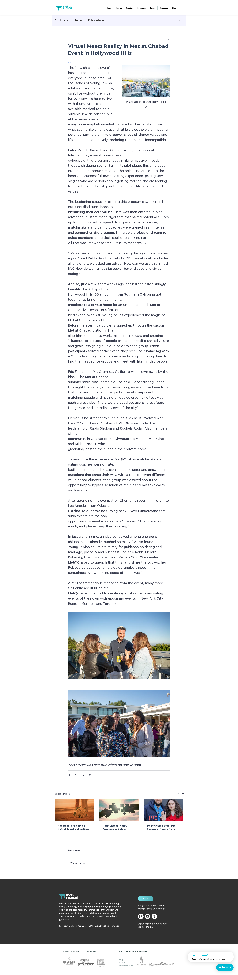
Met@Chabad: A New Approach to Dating (115, 827)
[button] (129, 8)
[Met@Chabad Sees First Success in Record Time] (163, 810)
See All (181, 793)
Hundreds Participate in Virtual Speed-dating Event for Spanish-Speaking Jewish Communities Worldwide (74, 828)
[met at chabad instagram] (141, 916)
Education (96, 20)
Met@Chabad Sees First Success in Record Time (161, 827)
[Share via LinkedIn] (83, 775)
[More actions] (168, 38)
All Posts (61, 20)
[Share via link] (89, 775)
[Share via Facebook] (69, 775)
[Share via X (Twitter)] (76, 775)
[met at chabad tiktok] (154, 916)
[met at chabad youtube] (147, 916)
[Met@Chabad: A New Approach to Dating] (119, 810)
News (78, 20)
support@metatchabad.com (152, 923)
